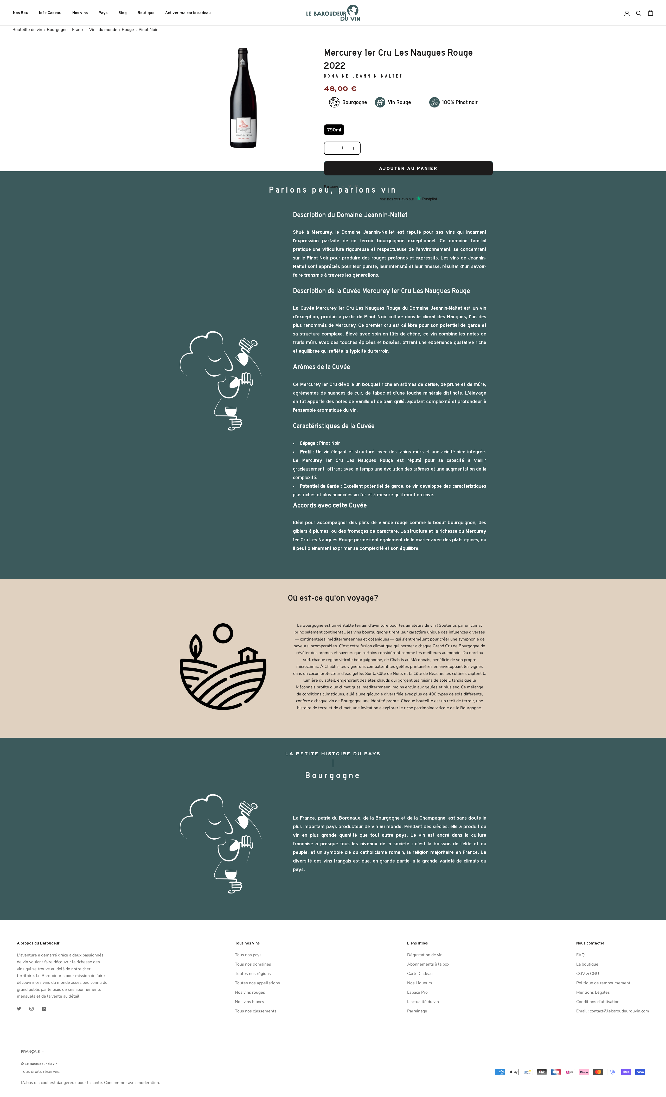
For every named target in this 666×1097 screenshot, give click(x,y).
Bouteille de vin (27, 30)
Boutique (146, 13)
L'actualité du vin (423, 1002)
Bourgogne (57, 30)
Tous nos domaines (253, 964)
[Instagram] (31, 1008)
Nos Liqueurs (419, 983)
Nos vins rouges (250, 992)
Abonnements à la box (428, 964)
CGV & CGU (587, 973)
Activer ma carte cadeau (188, 13)
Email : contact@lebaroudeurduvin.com (612, 1011)
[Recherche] (639, 13)
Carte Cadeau (420, 973)
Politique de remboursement (603, 983)
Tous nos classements (256, 1011)
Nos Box (20, 13)
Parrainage (417, 1011)
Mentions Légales (593, 992)
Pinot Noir (148, 30)
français (30, 1051)
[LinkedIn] (44, 1008)
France (78, 30)
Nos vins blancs (249, 1002)
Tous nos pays (248, 955)
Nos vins (80, 13)
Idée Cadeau (50, 13)
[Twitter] (19, 1008)
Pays (103, 13)
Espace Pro (417, 992)
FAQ (580, 955)
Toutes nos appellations (257, 983)
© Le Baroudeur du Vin (39, 1064)
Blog (122, 13)
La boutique (587, 964)
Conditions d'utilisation (597, 1002)
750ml (334, 129)
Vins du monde (103, 30)
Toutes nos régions (253, 973)
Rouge (128, 30)
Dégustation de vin (425, 955)
